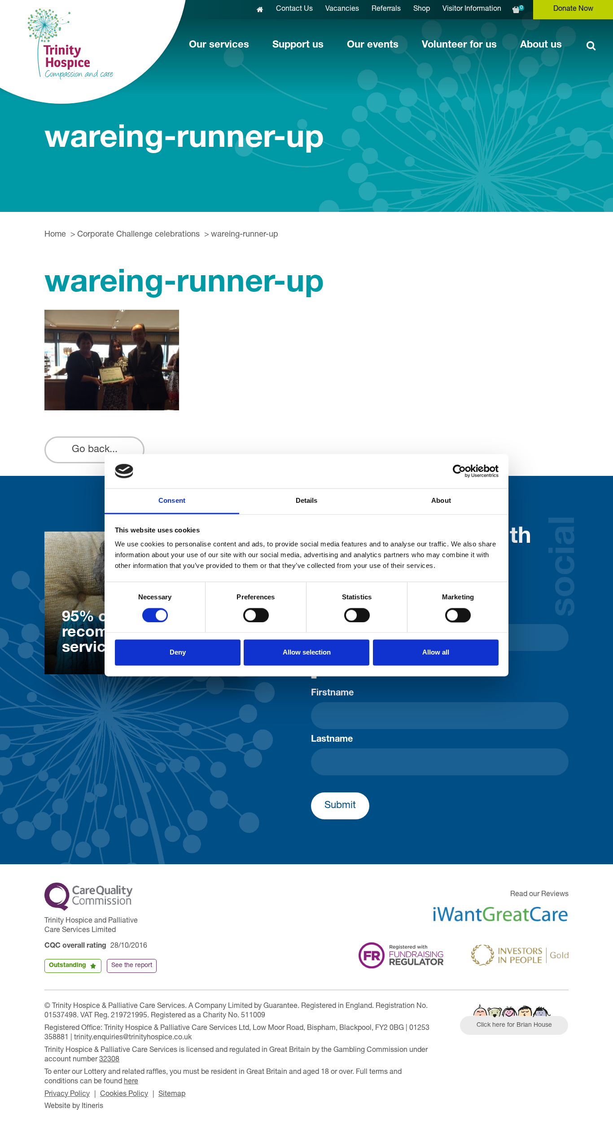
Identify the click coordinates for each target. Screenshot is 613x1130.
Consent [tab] (171, 501)
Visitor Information (471, 9)
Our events (372, 45)
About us (541, 45)
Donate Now (573, 9)
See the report (131, 966)
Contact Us (294, 9)
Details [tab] (307, 501)
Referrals (386, 9)
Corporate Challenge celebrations (138, 235)
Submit (340, 806)
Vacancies (342, 9)
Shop (421, 9)
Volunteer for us (459, 45)
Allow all (435, 652)
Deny (178, 652)
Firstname (332, 693)
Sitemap (171, 1094)
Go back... (95, 450)
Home (55, 235)
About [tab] (441, 501)
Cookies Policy (124, 1094)
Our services (219, 45)
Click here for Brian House (514, 1025)
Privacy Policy (67, 1094)
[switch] (256, 615)
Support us (298, 45)
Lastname (332, 739)
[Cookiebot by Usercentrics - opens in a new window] (459, 471)
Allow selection (307, 652)
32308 (109, 1060)
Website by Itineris (73, 1106)
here (131, 1082)
